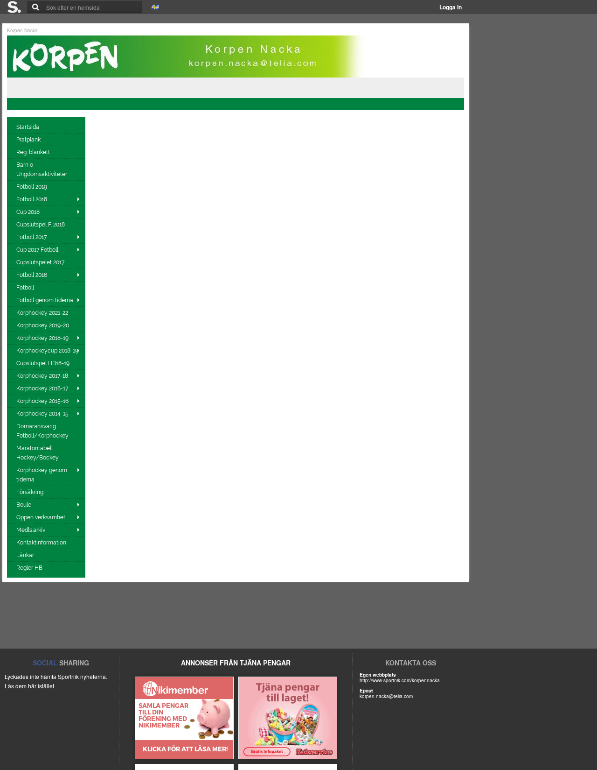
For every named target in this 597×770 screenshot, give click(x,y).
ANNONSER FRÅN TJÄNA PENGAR (236, 662)
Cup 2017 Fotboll (37, 250)
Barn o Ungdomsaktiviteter (42, 169)
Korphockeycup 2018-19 (47, 350)
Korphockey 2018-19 (42, 338)
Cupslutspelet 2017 (41, 262)
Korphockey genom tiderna (41, 475)
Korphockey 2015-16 (42, 401)
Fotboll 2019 (32, 187)
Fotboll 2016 (31, 275)
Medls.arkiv (30, 530)
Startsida (28, 127)
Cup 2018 (28, 212)
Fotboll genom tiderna (44, 300)
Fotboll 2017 (31, 237)
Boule (23, 505)
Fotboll (25, 287)
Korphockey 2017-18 (42, 376)
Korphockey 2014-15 (42, 413)
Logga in (450, 7)
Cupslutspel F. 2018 (41, 224)
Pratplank (29, 139)
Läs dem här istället (29, 686)
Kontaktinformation (42, 542)
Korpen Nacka (22, 30)
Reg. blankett (33, 152)
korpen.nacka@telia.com (386, 696)
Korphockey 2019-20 (43, 325)
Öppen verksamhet (40, 517)
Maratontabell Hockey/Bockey (38, 453)
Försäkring (30, 492)
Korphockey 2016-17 (42, 388)
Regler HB (30, 568)
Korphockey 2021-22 (42, 313)
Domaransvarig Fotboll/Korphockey (43, 431)
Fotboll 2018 (31, 199)
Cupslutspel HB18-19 (43, 363)
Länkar (25, 555)
